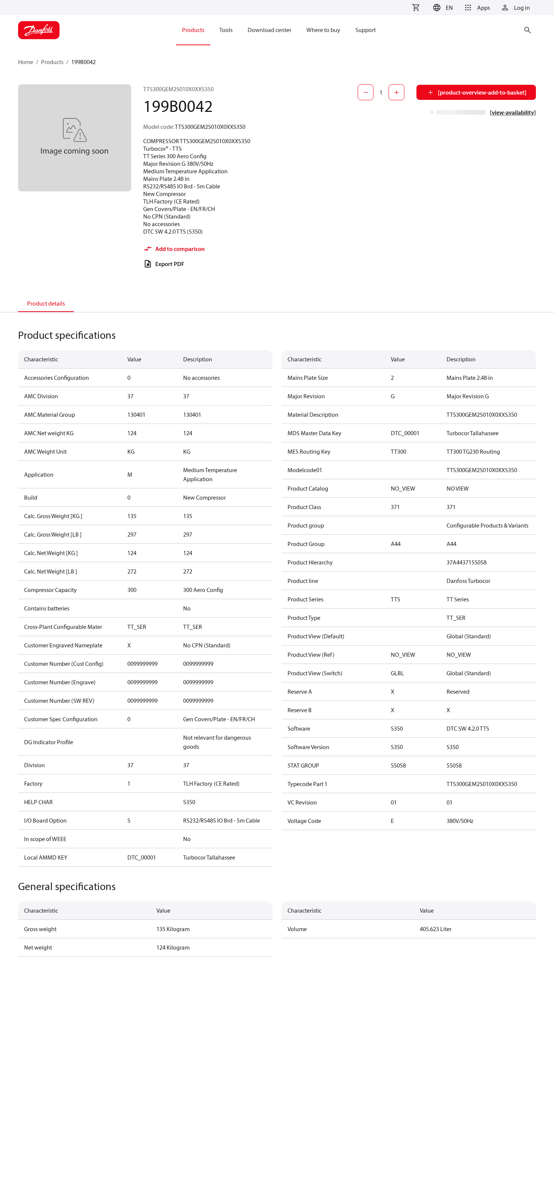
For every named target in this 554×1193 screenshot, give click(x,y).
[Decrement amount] (365, 92)
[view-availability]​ (513, 112)
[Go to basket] (416, 8)
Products (52, 62)
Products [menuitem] (193, 30)
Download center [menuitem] (269, 30)
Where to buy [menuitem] (323, 30)
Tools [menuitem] (226, 30)
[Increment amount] (396, 92)
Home (25, 62)
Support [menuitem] (365, 30)
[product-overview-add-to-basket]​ (482, 92)
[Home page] (39, 30)
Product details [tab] (46, 303)
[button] (442, 8)
